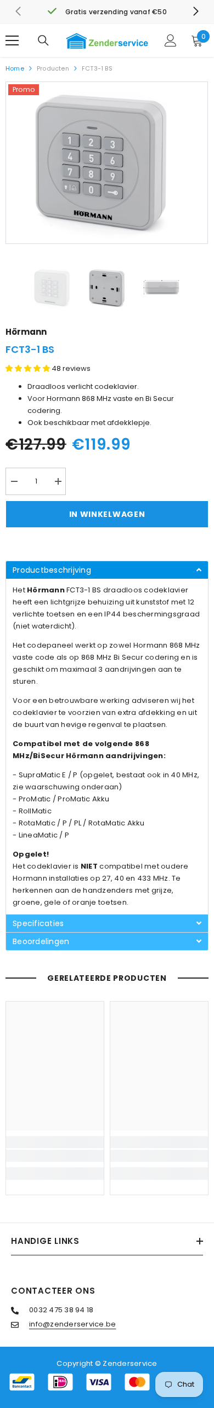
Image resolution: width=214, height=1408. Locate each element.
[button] (28, 368)
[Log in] (171, 40)
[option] (106, 163)
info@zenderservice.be (72, 1324)
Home (14, 68)
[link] (107, 12)
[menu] (12, 40)
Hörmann (26, 332)
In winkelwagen (107, 514)
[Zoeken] (43, 40)
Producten (53, 68)
